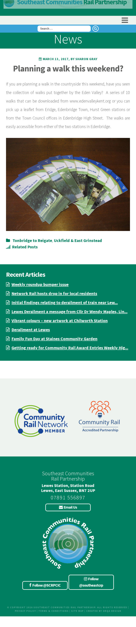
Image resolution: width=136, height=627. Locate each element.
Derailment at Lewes (31, 329)
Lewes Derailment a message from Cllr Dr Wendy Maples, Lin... (70, 311)
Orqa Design (112, 610)
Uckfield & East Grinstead (78, 240)
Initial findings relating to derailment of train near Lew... (65, 302)
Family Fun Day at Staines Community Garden (54, 338)
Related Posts (25, 247)
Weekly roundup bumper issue (40, 284)
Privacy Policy (25, 610)
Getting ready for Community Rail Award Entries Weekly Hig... (70, 347)
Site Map (77, 610)
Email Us (70, 507)
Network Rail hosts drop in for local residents (54, 293)
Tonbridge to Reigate (32, 240)
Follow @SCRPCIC (46, 585)
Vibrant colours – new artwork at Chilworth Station (60, 320)
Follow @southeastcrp (91, 582)
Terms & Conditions (53, 610)
